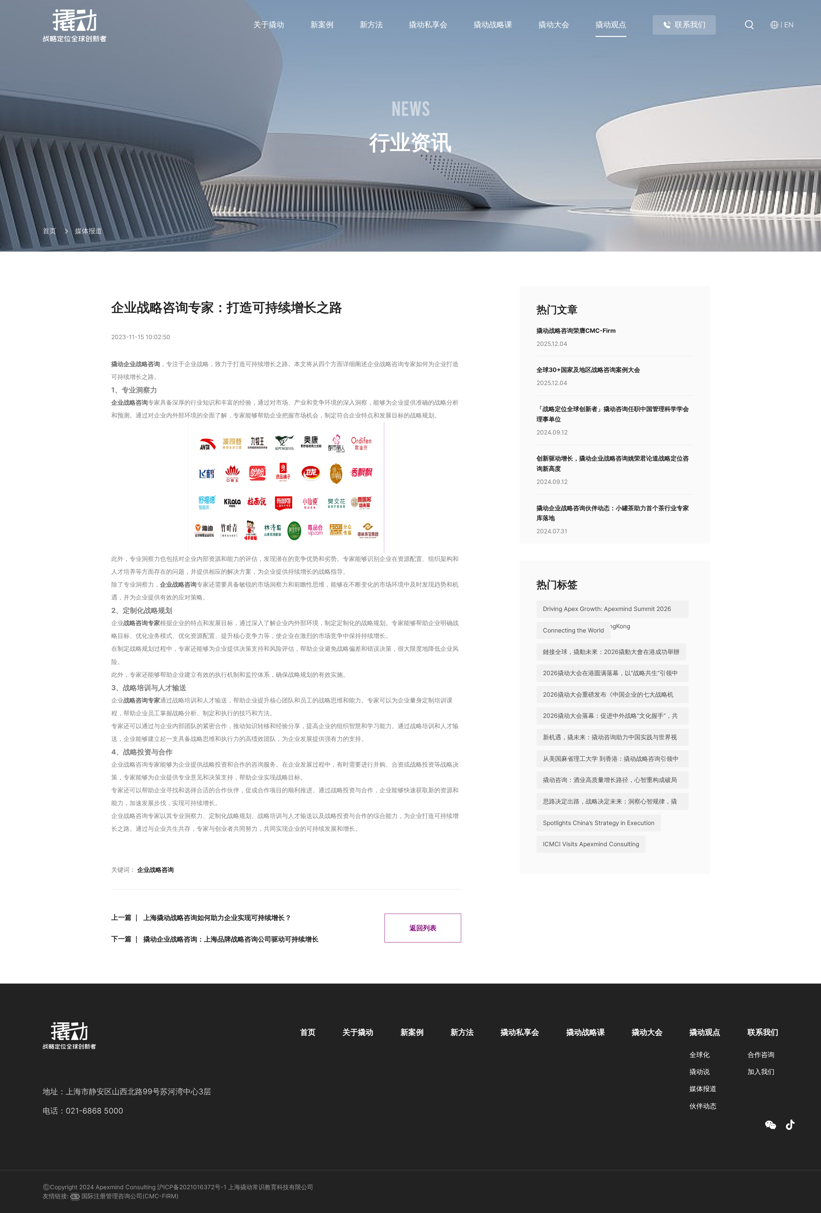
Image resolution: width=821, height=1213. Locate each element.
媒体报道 (88, 231)
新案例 (322, 24)
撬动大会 (553, 24)
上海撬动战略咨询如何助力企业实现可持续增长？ (217, 917)
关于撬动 (268, 24)
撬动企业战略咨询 (135, 364)
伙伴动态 (703, 1106)
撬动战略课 (493, 24)
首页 (49, 231)
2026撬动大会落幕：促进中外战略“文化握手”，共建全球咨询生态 (610, 724)
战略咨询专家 (141, 623)
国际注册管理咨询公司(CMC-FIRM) (129, 1196)
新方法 (371, 24)
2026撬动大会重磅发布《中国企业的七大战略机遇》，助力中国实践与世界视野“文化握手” (608, 703)
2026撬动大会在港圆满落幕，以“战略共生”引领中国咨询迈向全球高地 (610, 681)
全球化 (700, 1054)
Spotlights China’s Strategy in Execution (599, 823)
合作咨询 (761, 1054)
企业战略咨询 (129, 402)
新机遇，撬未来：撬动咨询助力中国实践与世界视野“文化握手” (610, 746)
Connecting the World (573, 630)
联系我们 (690, 24)
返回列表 (423, 928)
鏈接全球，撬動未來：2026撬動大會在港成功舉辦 (611, 652)
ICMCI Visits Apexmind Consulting (591, 844)
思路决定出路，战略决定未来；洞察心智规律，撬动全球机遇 (610, 810)
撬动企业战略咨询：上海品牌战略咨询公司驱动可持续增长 (230, 939)
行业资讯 (703, 1123)
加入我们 (761, 1071)
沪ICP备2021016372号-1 (191, 1187)
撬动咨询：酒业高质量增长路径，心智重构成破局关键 (610, 788)
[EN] (776, 25)
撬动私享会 (428, 24)
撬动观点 (611, 24)
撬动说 (700, 1071)
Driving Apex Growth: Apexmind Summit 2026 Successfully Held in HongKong (607, 617)
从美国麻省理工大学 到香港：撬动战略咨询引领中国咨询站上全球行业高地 (611, 767)
